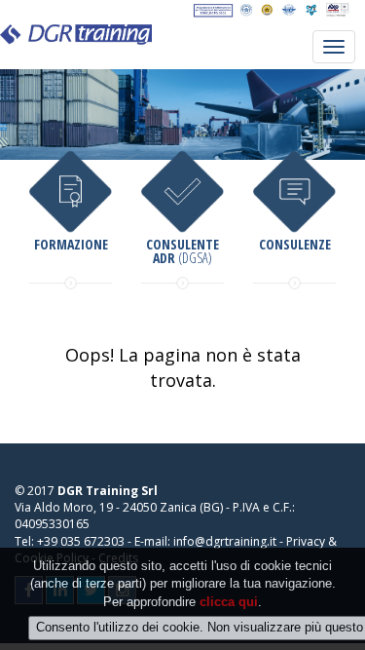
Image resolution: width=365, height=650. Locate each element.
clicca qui (229, 601)
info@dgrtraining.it (224, 541)
